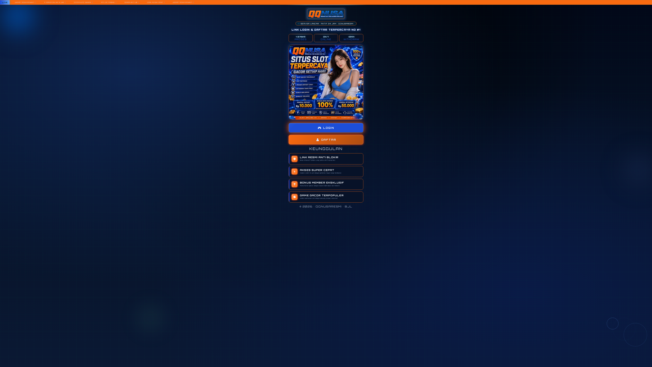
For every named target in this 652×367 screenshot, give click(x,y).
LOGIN (328, 127)
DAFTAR (328, 139)
